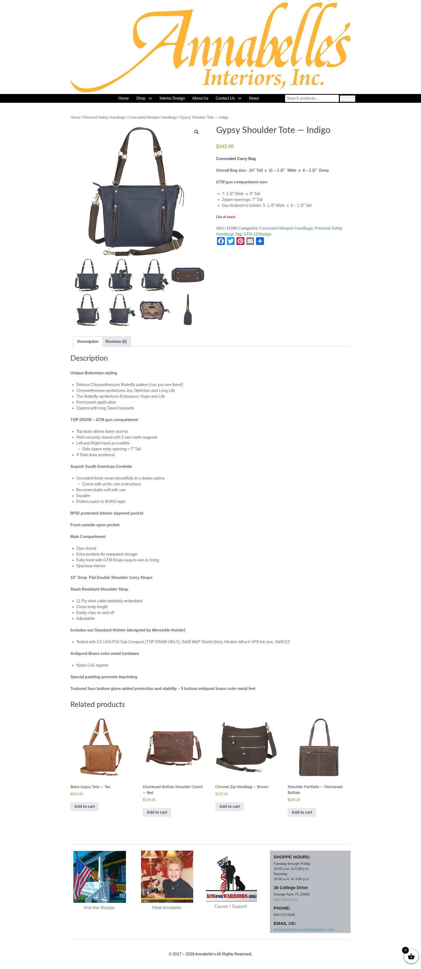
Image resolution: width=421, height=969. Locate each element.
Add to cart (84, 806)
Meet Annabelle (166, 908)
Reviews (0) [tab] (116, 341)
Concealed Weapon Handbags (153, 117)
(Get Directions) (286, 899)
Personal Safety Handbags (104, 117)
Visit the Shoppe (99, 908)
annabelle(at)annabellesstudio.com (304, 930)
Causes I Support (231, 906)
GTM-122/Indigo (257, 234)
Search (347, 98)
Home (75, 117)
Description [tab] (88, 341)
